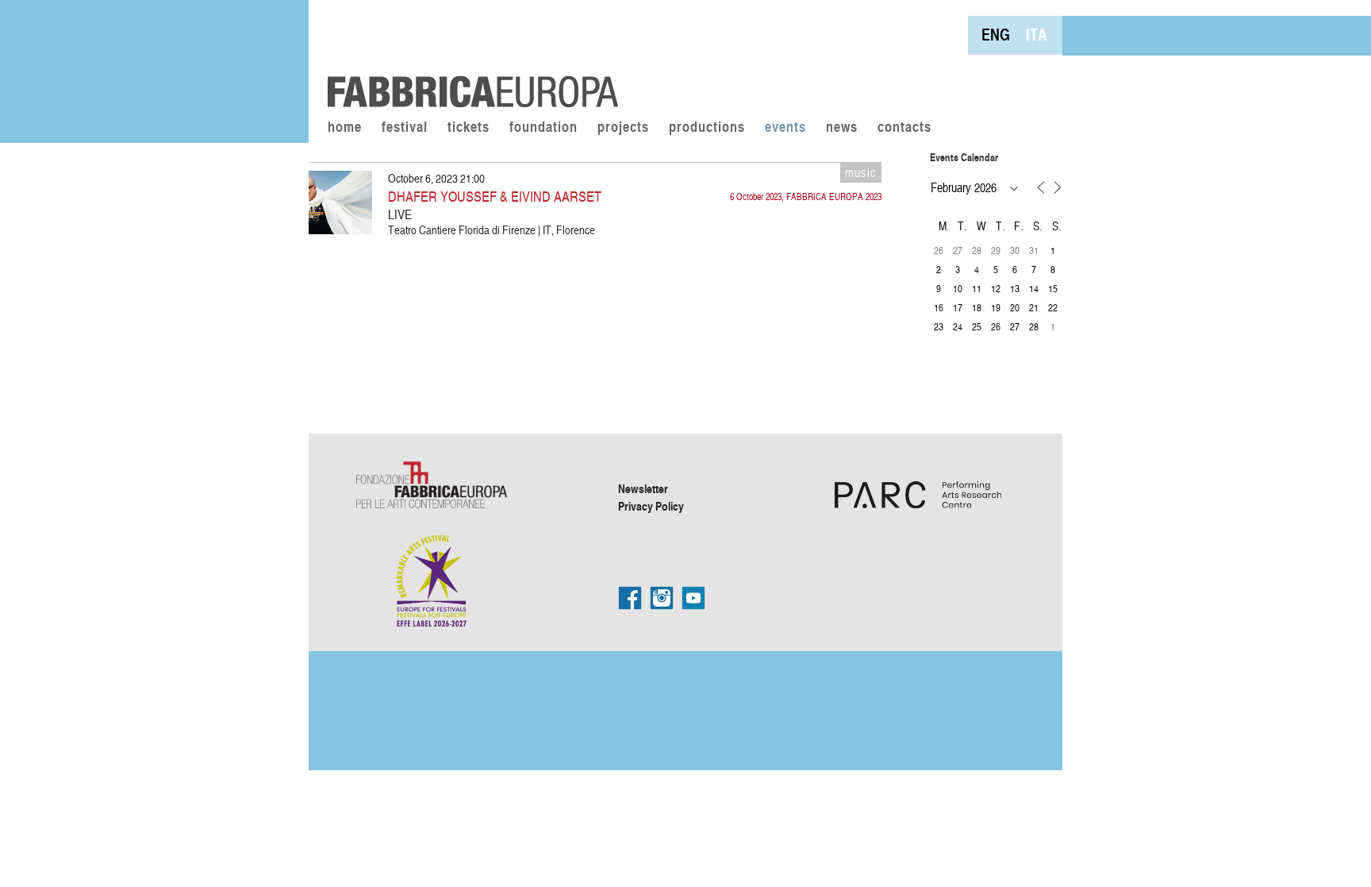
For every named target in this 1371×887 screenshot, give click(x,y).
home (345, 128)
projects (623, 128)
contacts (904, 128)
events (785, 128)
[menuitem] (996, 34)
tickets (468, 128)
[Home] (467, 55)
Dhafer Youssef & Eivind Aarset (494, 196)
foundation (543, 128)
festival (405, 128)
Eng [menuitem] (995, 34)
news (842, 128)
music (861, 172)
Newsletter (643, 488)
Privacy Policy (651, 506)
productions (707, 128)
